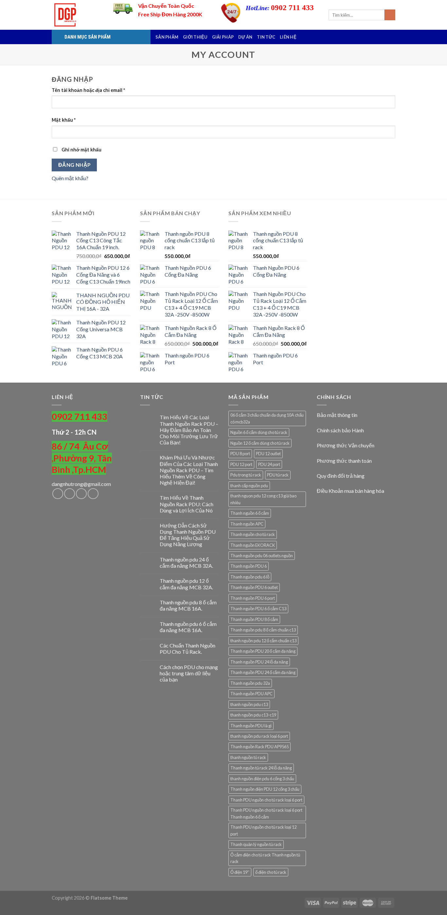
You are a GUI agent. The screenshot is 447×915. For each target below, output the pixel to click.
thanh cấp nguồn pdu (249, 485)
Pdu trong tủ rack (245, 474)
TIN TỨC (266, 37)
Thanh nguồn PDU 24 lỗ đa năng (259, 662)
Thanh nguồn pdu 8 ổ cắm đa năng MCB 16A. (188, 605)
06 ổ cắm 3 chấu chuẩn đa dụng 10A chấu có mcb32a (267, 418)
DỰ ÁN (245, 37)
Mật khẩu (64, 120)
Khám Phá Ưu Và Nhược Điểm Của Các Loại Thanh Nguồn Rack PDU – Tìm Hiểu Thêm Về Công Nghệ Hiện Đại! (189, 470)
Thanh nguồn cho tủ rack (252, 534)
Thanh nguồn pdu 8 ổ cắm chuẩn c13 (263, 629)
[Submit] (389, 15)
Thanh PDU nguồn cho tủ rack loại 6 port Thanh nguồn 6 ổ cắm (266, 813)
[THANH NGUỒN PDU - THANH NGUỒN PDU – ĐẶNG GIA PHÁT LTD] (77, 15)
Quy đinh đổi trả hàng (341, 476)
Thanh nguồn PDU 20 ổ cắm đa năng (262, 651)
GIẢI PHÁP (223, 37)
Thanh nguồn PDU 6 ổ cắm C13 (258, 608)
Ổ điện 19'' (239, 872)
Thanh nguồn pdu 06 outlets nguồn (261, 555)
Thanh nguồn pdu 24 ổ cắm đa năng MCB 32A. (186, 562)
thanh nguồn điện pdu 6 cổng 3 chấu (262, 778)
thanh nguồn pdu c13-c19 (253, 714)
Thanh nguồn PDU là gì (251, 725)
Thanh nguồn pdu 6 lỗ (249, 576)
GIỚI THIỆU (195, 37)
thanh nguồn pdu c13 (249, 704)
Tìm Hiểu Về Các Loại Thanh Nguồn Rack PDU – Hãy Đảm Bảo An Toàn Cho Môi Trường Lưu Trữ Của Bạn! (189, 429)
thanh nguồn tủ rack (248, 757)
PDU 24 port (269, 464)
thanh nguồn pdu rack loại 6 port (259, 736)
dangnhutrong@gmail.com (81, 484)
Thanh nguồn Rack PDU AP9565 (259, 746)
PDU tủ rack (278, 474)
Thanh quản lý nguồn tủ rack (256, 844)
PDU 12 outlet (268, 453)
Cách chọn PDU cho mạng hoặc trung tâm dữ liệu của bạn (189, 673)
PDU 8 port (240, 453)
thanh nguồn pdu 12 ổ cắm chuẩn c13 (263, 640)
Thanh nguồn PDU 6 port (252, 598)
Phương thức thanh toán (344, 461)
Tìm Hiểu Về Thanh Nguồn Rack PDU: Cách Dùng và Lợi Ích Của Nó (186, 503)
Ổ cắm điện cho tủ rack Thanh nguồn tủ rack (265, 858)
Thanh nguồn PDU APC (251, 693)
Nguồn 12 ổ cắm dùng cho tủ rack (260, 443)
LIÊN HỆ (288, 37)
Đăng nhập (74, 165)
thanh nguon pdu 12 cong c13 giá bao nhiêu (263, 499)
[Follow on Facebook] (57, 493)
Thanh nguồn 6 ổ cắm (249, 513)
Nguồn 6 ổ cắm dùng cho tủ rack (258, 432)
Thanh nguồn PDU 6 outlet (254, 587)
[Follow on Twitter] (81, 493)
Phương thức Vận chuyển (345, 445)
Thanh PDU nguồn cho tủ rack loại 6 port (266, 800)
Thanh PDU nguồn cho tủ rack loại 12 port (263, 830)
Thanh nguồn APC (246, 524)
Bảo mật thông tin (337, 415)
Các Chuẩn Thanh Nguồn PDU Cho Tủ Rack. (187, 648)
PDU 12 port (241, 464)
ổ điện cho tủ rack (270, 872)
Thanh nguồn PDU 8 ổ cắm (254, 619)
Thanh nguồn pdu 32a (250, 683)
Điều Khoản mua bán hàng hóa (350, 491)
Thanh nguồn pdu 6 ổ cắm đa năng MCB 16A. (188, 627)
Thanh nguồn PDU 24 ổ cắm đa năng (262, 672)
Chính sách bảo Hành (340, 430)
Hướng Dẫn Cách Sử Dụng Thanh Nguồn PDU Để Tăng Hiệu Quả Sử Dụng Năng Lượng (188, 534)
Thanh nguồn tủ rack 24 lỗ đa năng (261, 767)
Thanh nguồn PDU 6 (248, 566)
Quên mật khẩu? (70, 178)
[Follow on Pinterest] (93, 493)
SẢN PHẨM (166, 37)
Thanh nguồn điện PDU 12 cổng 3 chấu (264, 789)
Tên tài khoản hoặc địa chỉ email (88, 90)
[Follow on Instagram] (69, 493)
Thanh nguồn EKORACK (252, 545)
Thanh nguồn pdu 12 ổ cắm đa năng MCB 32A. (186, 584)
